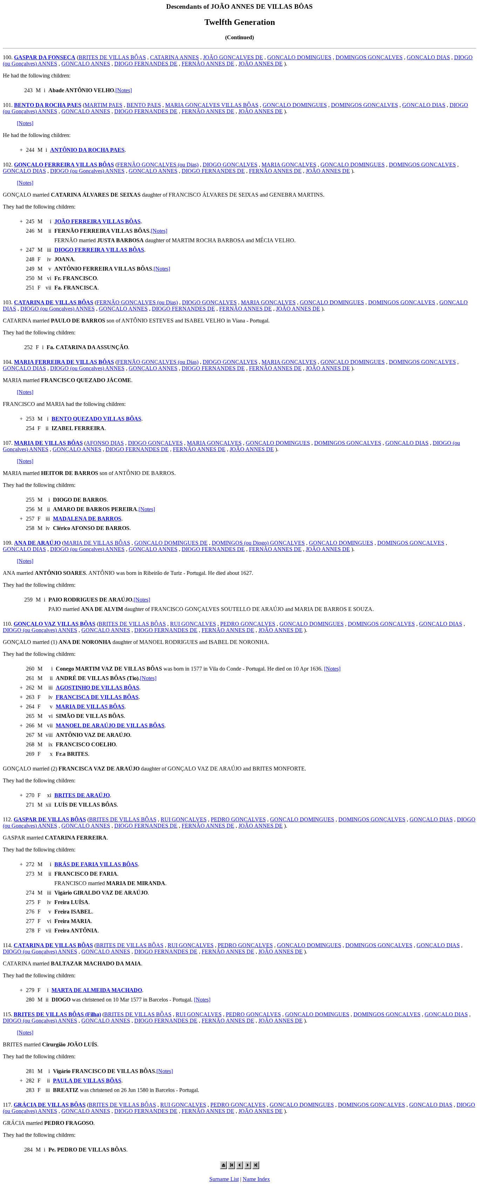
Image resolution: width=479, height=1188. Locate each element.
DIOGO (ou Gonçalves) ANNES (87, 171)
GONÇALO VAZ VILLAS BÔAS (54, 624)
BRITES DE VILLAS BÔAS (112, 57)
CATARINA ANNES (174, 57)
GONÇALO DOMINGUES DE (171, 543)
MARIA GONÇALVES (289, 165)
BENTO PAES (144, 105)
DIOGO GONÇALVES (230, 165)
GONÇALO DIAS (428, 57)
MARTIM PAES (103, 105)
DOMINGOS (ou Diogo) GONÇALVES (258, 543)
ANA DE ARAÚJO (37, 543)
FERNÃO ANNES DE (208, 64)
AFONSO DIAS (105, 443)
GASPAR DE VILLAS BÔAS (50, 819)
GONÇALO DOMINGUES (299, 57)
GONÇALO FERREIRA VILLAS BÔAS (64, 165)
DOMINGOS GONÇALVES (369, 57)
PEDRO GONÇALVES (247, 624)
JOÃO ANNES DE (260, 64)
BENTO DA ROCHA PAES (47, 105)
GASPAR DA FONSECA (44, 57)
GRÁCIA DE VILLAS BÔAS (50, 1105)
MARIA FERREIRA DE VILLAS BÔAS (64, 362)
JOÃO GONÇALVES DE (233, 57)
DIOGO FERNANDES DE (145, 64)
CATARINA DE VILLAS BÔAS (53, 302)
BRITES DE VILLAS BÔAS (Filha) (57, 1014)
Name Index (256, 1179)
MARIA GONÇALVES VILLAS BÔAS (211, 105)
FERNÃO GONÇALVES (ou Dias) (157, 165)
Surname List (224, 1179)
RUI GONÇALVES (193, 624)
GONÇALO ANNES (85, 64)
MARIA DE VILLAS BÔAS (48, 443)
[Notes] (123, 90)
